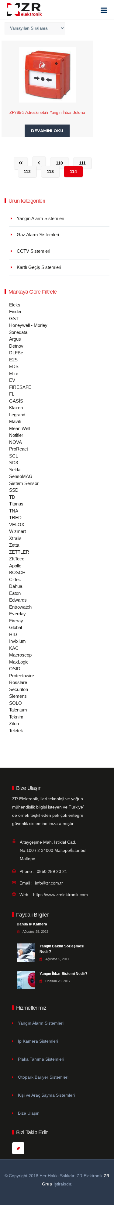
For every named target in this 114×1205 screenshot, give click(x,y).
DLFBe (16, 352)
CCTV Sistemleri (33, 251)
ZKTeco (16, 558)
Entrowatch (20, 607)
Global (15, 627)
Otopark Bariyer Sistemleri (43, 1077)
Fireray (16, 620)
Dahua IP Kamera (32, 924)
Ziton (14, 723)
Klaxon (16, 407)
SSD (14, 490)
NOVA (15, 442)
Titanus (16, 503)
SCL (13, 455)
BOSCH (17, 572)
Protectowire (21, 675)
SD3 (13, 462)
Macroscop (20, 654)
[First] (21, 163)
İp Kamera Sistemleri (38, 1041)
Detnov (16, 346)
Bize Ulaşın (29, 1113)
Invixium (17, 641)
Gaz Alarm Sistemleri (38, 234)
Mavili (15, 421)
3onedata (18, 332)
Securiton (18, 689)
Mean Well (19, 428)
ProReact (18, 448)
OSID (14, 668)
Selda (14, 469)
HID (13, 634)
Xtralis (15, 538)
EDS (14, 366)
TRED (15, 517)
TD (12, 497)
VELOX (16, 524)
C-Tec (15, 579)
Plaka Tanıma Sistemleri (41, 1059)
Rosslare (18, 682)
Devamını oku (47, 130)
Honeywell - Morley (28, 325)
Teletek (16, 730)
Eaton (15, 593)
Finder (15, 311)
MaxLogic (19, 661)
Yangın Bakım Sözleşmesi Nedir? (62, 949)
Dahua (15, 586)
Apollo (15, 565)
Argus (15, 339)
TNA (13, 510)
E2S (13, 359)
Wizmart (17, 531)
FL (11, 393)
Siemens (18, 696)
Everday (17, 613)
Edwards (18, 599)
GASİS (16, 400)
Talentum (18, 709)
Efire (13, 373)
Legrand (17, 414)
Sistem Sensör (24, 483)
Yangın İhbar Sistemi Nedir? (63, 974)
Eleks (14, 304)
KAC (14, 648)
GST (14, 318)
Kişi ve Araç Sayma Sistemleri (46, 1095)
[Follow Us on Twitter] (18, 1148)
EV (12, 380)
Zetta (14, 545)
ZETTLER (19, 552)
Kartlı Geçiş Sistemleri (39, 267)
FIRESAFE (20, 387)
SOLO (15, 703)
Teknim (16, 716)
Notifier (16, 435)
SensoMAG (21, 476)
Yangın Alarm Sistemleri (40, 218)
